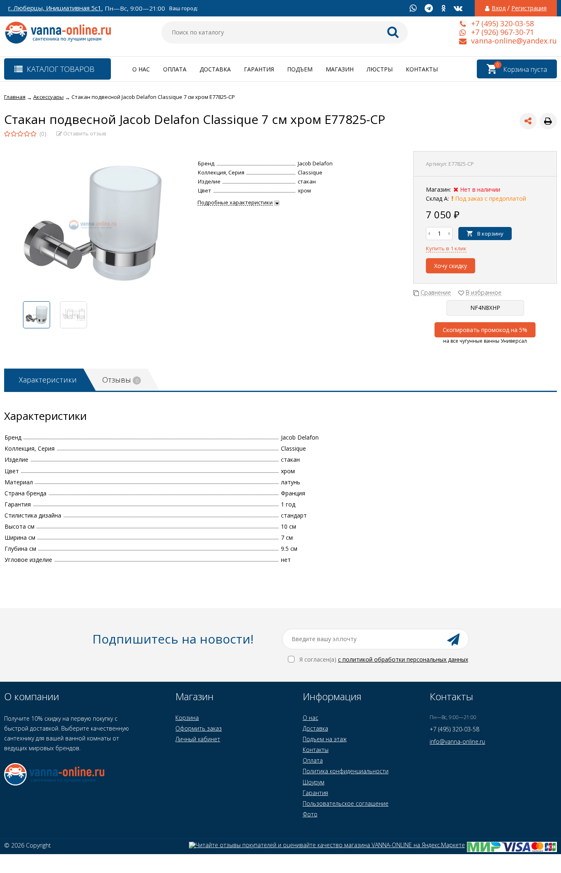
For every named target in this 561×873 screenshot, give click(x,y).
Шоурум (313, 782)
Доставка (215, 69)
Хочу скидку (450, 266)
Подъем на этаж (325, 739)
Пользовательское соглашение (346, 803)
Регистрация (529, 8)
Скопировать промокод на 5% (485, 330)
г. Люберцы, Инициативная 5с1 (54, 8)
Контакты (422, 69)
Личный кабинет (197, 739)
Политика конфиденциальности (346, 771)
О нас (141, 69)
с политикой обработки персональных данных (403, 659)
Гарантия (259, 69)
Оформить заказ (198, 728)
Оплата (174, 69)
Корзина (187, 718)
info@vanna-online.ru (457, 741)
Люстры (380, 69)
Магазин (340, 69)
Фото (310, 814)
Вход (499, 8)
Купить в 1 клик (446, 248)
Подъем (300, 69)
